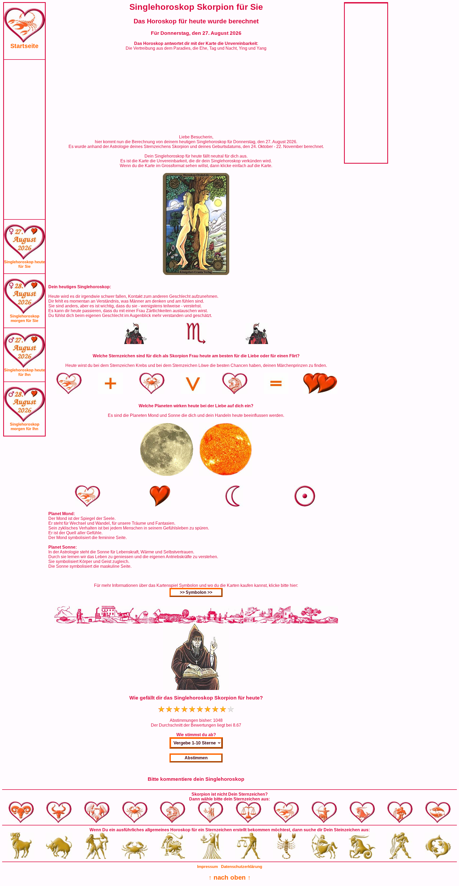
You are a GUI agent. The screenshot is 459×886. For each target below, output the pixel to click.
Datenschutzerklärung (241, 866)
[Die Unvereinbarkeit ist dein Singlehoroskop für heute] (196, 273)
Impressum (207, 866)
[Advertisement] (24, 139)
